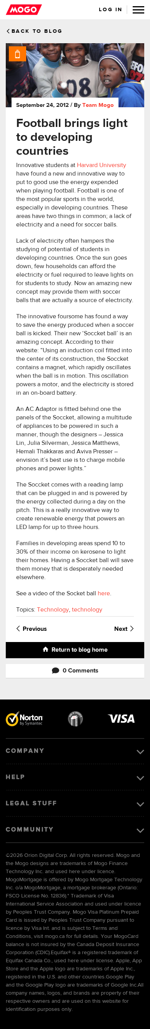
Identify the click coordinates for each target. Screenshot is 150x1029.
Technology (53, 610)
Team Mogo (98, 105)
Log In (111, 9)
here (104, 594)
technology (87, 610)
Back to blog (37, 31)
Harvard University (101, 165)
